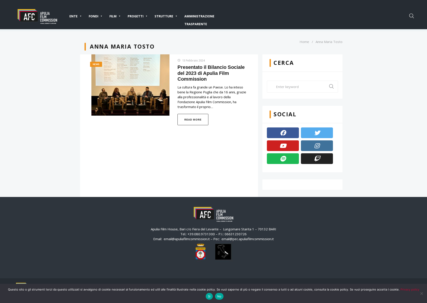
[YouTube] (283, 145)
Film (113, 16)
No (219, 296)
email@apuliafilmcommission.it (187, 239)
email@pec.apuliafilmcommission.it (248, 239)
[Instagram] (317, 145)
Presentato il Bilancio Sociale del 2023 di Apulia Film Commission (211, 73)
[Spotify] (283, 158)
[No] (421, 293)
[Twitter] (317, 132)
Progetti (135, 16)
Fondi (93, 16)
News (96, 64)
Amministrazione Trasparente (199, 17)
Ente (73, 16)
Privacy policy (410, 289)
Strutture (164, 16)
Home (304, 41)
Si (209, 296)
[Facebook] (283, 132)
